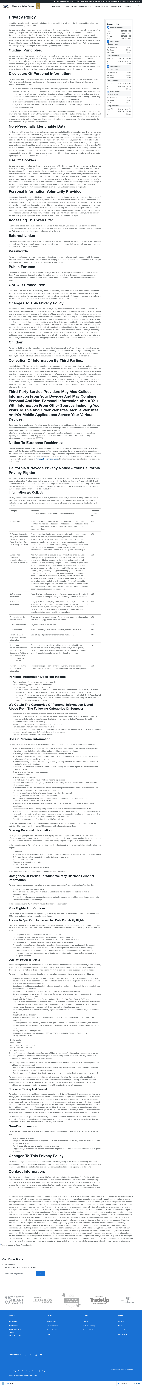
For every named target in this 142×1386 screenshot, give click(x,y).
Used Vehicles (13, 1325)
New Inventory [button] (57, 6)
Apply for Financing (89, 1325)
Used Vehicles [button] (70, 6)
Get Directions (122, 1334)
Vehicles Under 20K (15, 1336)
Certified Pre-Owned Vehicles (15, 1330)
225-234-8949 (126, 38)
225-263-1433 (126, 36)
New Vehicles (13, 1321)
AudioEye (43, 1371)
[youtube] (41, 1355)
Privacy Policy (12, 1371)
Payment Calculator (89, 1330)
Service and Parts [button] (85, 6)
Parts (48, 1334)
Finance (85, 1321)
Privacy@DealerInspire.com (47, 459)
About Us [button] (127, 6)
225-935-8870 (126, 31)
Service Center (51, 1321)
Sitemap (28, 1371)
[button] (1, 1)
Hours (120, 1325)
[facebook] (25, 1355)
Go (40, 1274)
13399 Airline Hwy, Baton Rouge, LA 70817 (67, 1)
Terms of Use (35, 1371)
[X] (30, 1355)
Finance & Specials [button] (101, 6)
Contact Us (121, 1330)
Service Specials (52, 1330)
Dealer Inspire (33, 1375)
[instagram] (36, 1355)
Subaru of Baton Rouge (127, 1369)
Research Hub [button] (116, 6)
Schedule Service (52, 1325)
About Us (121, 1321)
